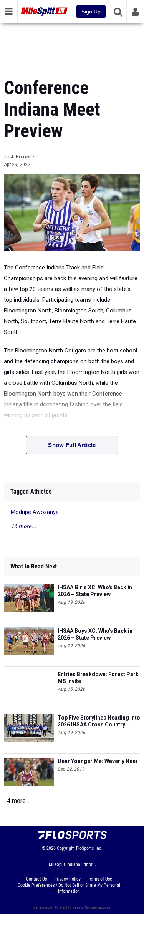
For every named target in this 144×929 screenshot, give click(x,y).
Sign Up (91, 11)
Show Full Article (72, 445)
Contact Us (36, 879)
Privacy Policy (67, 879)
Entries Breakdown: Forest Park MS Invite (98, 677)
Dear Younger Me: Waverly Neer (98, 761)
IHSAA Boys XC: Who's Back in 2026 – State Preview (95, 634)
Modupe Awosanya (35, 512)
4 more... (18, 800)
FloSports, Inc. (89, 848)
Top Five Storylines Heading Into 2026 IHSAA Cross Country (99, 721)
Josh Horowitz (19, 157)
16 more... (23, 526)
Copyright (66, 848)
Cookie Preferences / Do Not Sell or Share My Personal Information (69, 888)
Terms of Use (100, 879)
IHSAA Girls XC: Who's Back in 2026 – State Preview (95, 590)
